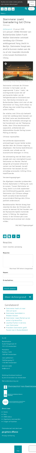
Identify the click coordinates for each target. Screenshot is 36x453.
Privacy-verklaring (8, 436)
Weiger (32, 4)
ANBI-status (8, 417)
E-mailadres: (8, 280)
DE (5, 338)
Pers (5, 414)
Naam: (5, 272)
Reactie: (6, 253)
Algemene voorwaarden (12, 419)
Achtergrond (7, 29)
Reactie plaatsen (10, 288)
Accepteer (31, 2)
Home (6, 412)
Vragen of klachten (10, 421)
